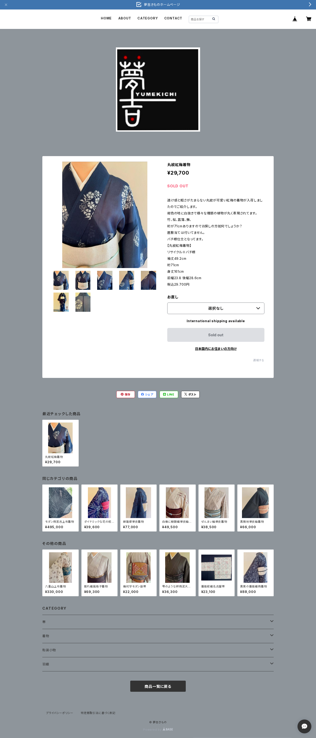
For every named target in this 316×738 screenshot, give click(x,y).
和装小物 (49, 650)
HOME (106, 18)
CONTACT (173, 18)
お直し (172, 297)
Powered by (153, 729)
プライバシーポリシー (59, 713)
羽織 (45, 664)
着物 (45, 636)
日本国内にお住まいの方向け (216, 349)
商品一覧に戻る (158, 686)
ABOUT (124, 18)
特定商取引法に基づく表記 (98, 713)
